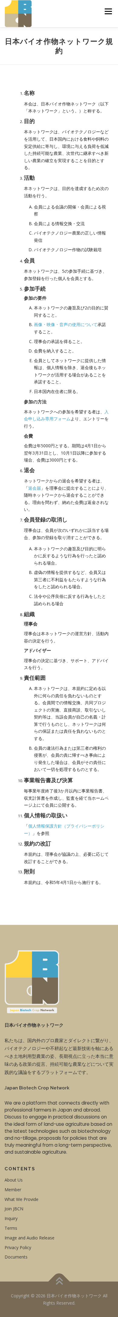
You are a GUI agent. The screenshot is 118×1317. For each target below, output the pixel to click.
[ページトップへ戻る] (59, 1281)
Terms (11, 1228)
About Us (14, 1180)
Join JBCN (14, 1209)
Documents (16, 1257)
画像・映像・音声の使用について (65, 324)
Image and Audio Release (29, 1238)
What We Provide (21, 1199)
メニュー (108, 11)
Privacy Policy (18, 1247)
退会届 (34, 488)
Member (13, 1189)
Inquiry (11, 1218)
